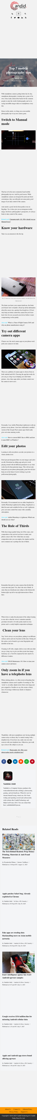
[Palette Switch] (12, 14)
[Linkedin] (22, 17)
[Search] (25, 13)
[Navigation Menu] (18, 13)
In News (16, 901)
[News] (25, 17)
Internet (19, 862)
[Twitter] (15, 17)
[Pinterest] (32, 761)
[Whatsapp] (26, 761)
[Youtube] (18, 17)
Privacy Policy (13, 1112)
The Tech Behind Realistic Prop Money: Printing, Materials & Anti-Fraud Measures (18, 854)
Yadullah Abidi (18, 78)
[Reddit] (20, 761)
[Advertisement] (18, 39)
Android (16, 943)
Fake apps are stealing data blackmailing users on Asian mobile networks (16, 935)
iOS (20, 901)
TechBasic (25, 862)
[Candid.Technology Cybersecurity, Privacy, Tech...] (18, 5)
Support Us (24, 1112)
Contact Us (16, 1109)
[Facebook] (11, 17)
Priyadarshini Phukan (10, 862)
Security (24, 901)
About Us (8, 1109)
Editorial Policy (27, 1109)
